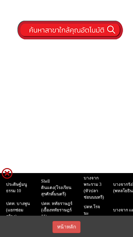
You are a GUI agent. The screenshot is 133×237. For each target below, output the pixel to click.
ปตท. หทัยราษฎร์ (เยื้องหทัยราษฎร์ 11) (56, 210)
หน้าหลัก (66, 227)
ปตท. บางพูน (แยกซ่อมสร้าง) (18, 210)
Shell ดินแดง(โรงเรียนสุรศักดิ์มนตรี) (56, 187)
